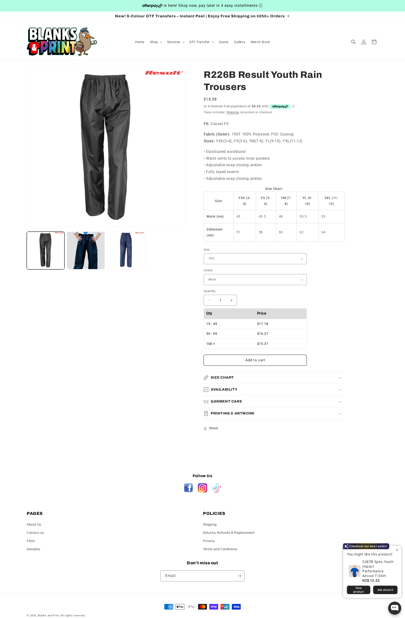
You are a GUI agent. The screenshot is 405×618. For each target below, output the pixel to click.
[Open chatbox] (394, 608)
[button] (155, 42)
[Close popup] (397, 550)
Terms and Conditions (220, 549)
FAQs (31, 541)
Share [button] (213, 428)
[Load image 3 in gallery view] (126, 250)
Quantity (209, 291)
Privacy (209, 541)
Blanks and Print (49, 615)
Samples (33, 549)
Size (207, 249)
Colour (208, 270)
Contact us (35, 532)
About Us (34, 524)
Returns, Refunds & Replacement (229, 532)
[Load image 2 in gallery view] (86, 250)
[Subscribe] (239, 575)
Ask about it (385, 590)
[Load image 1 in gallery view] (45, 250)
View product (358, 589)
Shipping (232, 112)
